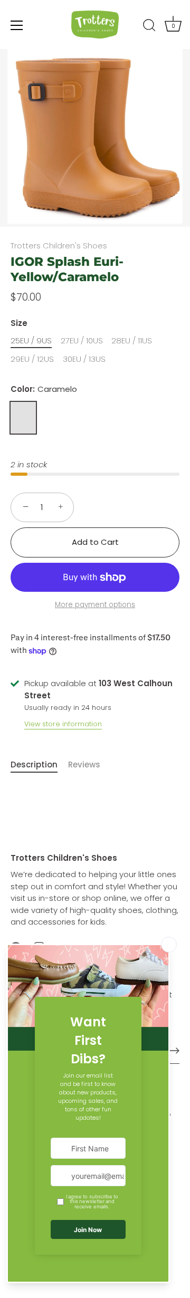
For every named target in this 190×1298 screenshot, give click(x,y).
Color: (44, 389)
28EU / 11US (131, 340)
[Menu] (16, 25)
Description (34, 764)
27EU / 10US (82, 340)
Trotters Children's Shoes (59, 245)
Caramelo (23, 418)
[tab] (39, 765)
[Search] (149, 27)
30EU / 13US (84, 359)
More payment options (95, 605)
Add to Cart (95, 541)
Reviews (84, 764)
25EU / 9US (31, 340)
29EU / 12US (32, 359)
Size (19, 323)
